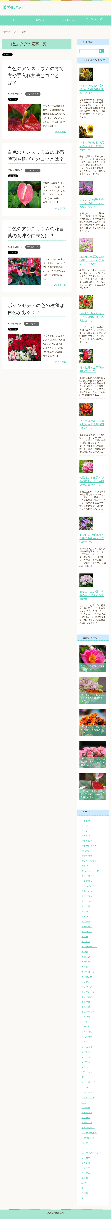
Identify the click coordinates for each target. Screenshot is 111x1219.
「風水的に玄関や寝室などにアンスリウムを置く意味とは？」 (93, 794)
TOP (10, 32)
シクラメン (86, 1032)
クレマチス (86, 987)
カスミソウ (86, 901)
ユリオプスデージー (91, 1153)
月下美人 (85, 1173)
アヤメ (84, 866)
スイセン (85, 1052)
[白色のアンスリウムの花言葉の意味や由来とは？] (24, 282)
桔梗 (83, 1183)
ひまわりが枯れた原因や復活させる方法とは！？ (91, 146)
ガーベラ (85, 962)
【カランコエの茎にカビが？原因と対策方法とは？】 (93, 730)
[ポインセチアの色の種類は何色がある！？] (24, 359)
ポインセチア (31, 324)
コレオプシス (87, 1012)
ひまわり (85, 821)
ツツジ (84, 1087)
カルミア (85, 941)
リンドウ (85, 1168)
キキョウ (85, 967)
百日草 (84, 1193)
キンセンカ (86, 977)
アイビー (85, 826)
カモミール (86, 926)
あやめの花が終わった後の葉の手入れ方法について (91, 538)
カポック (85, 921)
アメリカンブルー (90, 861)
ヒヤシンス (86, 1112)
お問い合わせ (42, 20)
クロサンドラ (87, 992)
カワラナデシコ (89, 946)
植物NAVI (12, 7)
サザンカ (85, 1022)
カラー (84, 936)
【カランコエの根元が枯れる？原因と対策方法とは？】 (93, 698)
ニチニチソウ (87, 1092)
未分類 (84, 1178)
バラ (83, 1102)
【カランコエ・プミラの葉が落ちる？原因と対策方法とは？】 (93, 762)
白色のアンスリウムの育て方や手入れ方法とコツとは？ (36, 75)
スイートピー (87, 1057)
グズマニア (86, 1002)
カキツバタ (86, 891)
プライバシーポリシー (95, 20)
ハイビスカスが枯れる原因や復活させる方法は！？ (91, 317)
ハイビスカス (87, 1097)
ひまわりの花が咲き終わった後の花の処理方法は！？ (91, 89)
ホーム (15, 20)
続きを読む (60, 131)
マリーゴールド (89, 1132)
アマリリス (86, 856)
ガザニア (85, 956)
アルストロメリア (90, 871)
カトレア (85, 916)
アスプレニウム (89, 846)
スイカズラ (86, 1047)
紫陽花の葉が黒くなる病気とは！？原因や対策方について (91, 481)
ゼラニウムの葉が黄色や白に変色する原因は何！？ (91, 595)
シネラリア (86, 1037)
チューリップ (87, 1082)
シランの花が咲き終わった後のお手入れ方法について (91, 203)
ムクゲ (84, 1143)
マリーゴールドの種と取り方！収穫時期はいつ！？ (91, 424)
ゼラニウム (86, 1072)
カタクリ (85, 906)
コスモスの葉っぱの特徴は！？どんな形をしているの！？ (91, 260)
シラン (84, 1042)
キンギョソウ (87, 972)
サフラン (85, 1027)
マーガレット (87, 1138)
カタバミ (85, 911)
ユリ (83, 1148)
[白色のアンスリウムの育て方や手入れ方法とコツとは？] (24, 129)
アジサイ (85, 836)
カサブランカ (87, 896)
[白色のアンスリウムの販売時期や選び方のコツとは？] (24, 206)
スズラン (85, 1062)
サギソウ (85, 1017)
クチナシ (85, 982)
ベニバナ (85, 1117)
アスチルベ (86, 841)
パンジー (85, 1107)
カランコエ (86, 931)
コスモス (85, 1007)
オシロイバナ (87, 886)
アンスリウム (33, 94)
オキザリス (86, 881)
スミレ (84, 1067)
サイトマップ (68, 20)
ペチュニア (86, 1122)
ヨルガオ (85, 1158)
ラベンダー (86, 1163)
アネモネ (85, 851)
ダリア (84, 1077)
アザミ (84, 831)
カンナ (84, 951)
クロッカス (86, 997)
